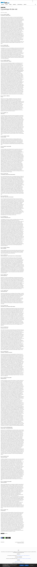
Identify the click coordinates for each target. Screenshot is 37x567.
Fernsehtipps (6, 533)
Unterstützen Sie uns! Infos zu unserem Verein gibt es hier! (23, 555)
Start (1, 6)
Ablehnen (27, 565)
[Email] (6, 538)
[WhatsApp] (5, 538)
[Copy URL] (10, 538)
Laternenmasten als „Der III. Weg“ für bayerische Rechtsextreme (19, 542)
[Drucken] (8, 538)
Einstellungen (5, 565)
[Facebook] (1, 538)
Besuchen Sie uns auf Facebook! (18, 561)
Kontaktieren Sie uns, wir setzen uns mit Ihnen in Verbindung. (24, 558)
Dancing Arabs (2, 542)
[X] (3, 538)
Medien (6, 6)
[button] (35, 4)
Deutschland (3, 6)
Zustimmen (21, 565)
